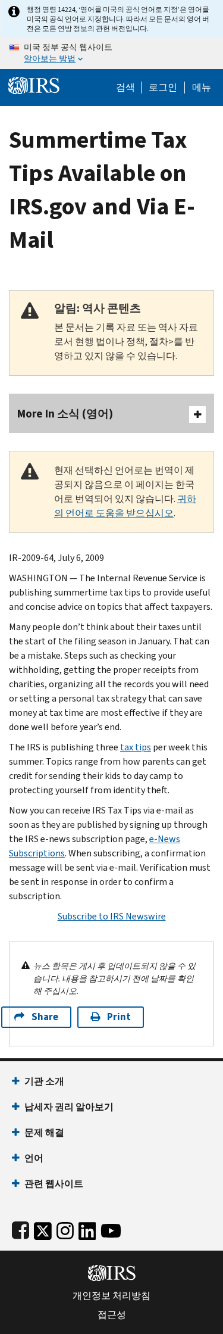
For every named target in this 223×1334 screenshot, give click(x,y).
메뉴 (201, 87)
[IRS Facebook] (20, 1228)
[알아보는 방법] (111, 53)
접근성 (112, 1315)
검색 (125, 87)
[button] (163, 87)
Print (119, 1017)
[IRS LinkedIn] (87, 1228)
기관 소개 (44, 1081)
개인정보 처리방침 (111, 1296)
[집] (33, 84)
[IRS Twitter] (43, 1228)
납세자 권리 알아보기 (69, 1107)
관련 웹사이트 (53, 1183)
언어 (33, 1158)
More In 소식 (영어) (65, 413)
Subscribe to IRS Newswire (112, 916)
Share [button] (45, 1017)
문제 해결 (44, 1132)
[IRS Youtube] (110, 1228)
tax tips (135, 747)
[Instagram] (65, 1228)
